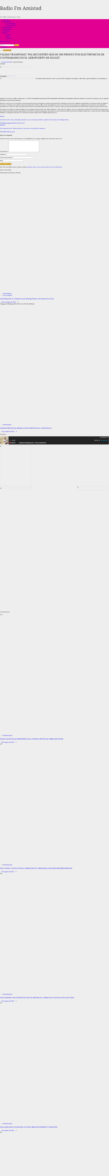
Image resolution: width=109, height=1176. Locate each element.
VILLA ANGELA (10, 24)
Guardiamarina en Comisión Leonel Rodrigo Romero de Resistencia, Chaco (27, 299)
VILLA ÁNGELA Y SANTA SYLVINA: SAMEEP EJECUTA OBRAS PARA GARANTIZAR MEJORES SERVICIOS (36, 868)
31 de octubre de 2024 (8, 431)
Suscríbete (4, 47)
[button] (0, 43)
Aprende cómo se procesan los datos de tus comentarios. (44, 167)
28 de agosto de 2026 (7, 742)
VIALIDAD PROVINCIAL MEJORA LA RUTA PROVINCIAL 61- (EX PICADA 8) (25, 428)
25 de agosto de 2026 (7, 1130)
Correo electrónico (6, 157)
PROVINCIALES (7, 27)
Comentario (4, 151)
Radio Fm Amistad (20, 8)
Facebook (9, 38)
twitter (8, 36)
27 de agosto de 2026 (7, 872)
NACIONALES (7, 29)
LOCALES (6, 20)
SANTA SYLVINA (11, 25)
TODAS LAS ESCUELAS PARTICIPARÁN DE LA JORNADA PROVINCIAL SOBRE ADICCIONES (31, 739)
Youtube (8, 35)
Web (1, 160)
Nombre (3, 154)
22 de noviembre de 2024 (8, 302)
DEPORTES (6, 31)
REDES (5, 33)
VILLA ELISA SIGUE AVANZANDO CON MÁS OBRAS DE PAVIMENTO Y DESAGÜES (28, 1127)
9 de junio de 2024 (6, 62)
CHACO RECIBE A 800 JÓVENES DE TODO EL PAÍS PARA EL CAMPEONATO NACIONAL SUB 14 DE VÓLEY (37, 998)
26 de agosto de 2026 (7, 1001)
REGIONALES (7, 22)
